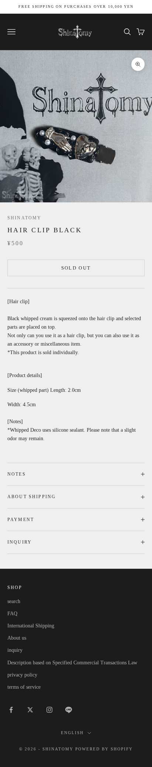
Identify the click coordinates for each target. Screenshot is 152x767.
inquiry (15, 650)
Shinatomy (24, 217)
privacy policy (22, 675)
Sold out (76, 268)
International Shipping (30, 626)
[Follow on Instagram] (49, 709)
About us (16, 638)
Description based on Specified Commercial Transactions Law (72, 662)
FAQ (12, 613)
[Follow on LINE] (68, 709)
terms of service (24, 687)
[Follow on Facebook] (11, 709)
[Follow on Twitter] (30, 709)
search (13, 601)
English (72, 732)
